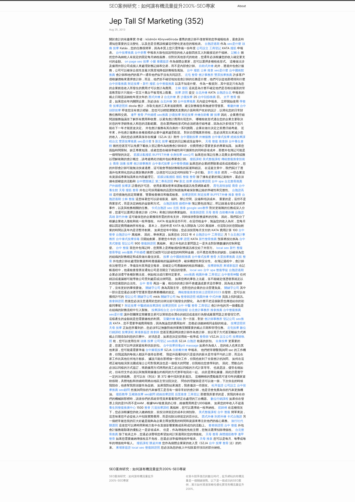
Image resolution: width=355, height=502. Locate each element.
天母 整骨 (212, 212)
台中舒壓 (140, 52)
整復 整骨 (189, 177)
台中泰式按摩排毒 (128, 239)
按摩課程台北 (160, 310)
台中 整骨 (146, 283)
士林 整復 (128, 199)
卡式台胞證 (158, 208)
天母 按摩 (115, 327)
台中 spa (218, 181)
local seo (222, 248)
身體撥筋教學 (228, 434)
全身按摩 (176, 154)
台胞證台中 (123, 234)
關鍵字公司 (153, 288)
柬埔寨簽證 (230, 265)
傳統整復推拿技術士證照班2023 (199, 292)
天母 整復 (211, 141)
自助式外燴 (206, 66)
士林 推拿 (207, 70)
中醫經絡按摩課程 (149, 305)
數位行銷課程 (219, 398)
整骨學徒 (115, 252)
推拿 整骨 (234, 194)
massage (192, 345)
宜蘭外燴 (169, 319)
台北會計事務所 (199, 310)
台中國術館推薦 (180, 256)
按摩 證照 (181, 92)
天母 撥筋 (125, 190)
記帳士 (235, 52)
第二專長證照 (164, 181)
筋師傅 (222, 407)
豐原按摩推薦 (223, 75)
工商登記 (215, 48)
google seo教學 (197, 208)
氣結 (179, 319)
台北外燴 (201, 92)
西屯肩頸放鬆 (222, 185)
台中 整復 (122, 248)
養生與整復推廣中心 (122, 407)
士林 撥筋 (181, 88)
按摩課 (126, 185)
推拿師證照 (197, 212)
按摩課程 (128, 332)
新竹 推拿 (214, 172)
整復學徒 (222, 270)
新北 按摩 (161, 141)
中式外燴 (215, 296)
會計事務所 (206, 75)
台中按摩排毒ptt (174, 345)
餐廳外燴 (233, 106)
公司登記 (160, 341)
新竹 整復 (236, 248)
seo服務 (127, 252)
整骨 (135, 190)
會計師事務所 (142, 163)
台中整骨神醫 (230, 274)
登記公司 (128, 243)
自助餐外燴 (226, 212)
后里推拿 (181, 394)
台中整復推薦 (165, 83)
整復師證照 (148, 243)
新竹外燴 (122, 217)
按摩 (166, 256)
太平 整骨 (230, 97)
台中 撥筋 (193, 70)
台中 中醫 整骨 (187, 305)
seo (169, 208)
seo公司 (188, 154)
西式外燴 (154, 97)
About (241, 6)
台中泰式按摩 (221, 137)
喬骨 (116, 163)
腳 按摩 (215, 114)
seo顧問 (124, 390)
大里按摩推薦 (226, 256)
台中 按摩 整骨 (219, 443)
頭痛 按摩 (126, 163)
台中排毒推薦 (118, 83)
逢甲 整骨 (137, 114)
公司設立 (202, 48)
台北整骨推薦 (233, 181)
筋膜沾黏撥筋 (142, 154)
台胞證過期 (212, 43)
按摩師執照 (215, 265)
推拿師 (223, 141)
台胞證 (191, 341)
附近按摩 (134, 83)
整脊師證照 (188, 296)
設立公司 (226, 336)
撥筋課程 (196, 159)
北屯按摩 (233, 327)
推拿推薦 (216, 310)
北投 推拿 (179, 208)
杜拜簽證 (217, 385)
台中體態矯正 (145, 181)
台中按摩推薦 (125, 52)
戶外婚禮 (150, 114)
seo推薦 (162, 114)
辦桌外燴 (155, 443)
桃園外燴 (202, 274)
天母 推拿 (206, 438)
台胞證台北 (224, 92)
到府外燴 (220, 416)
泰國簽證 (163, 61)
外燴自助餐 (202, 114)
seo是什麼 (234, 43)
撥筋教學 (122, 394)
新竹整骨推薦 (208, 239)
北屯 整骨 (191, 75)
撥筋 (233, 48)
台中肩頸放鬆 (179, 310)
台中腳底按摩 (154, 350)
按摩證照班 (120, 106)
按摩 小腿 (149, 61)
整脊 (147, 407)
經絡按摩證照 (202, 181)
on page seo (133, 61)
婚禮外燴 (185, 203)
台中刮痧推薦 (207, 97)
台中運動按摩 (189, 137)
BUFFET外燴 (160, 154)
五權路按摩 (136, 394)
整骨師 (204, 336)
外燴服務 (205, 137)
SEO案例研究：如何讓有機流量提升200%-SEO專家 (162, 6)
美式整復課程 (211, 159)
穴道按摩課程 (160, 407)
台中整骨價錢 (180, 163)
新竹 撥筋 (149, 83)
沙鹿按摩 (186, 97)
